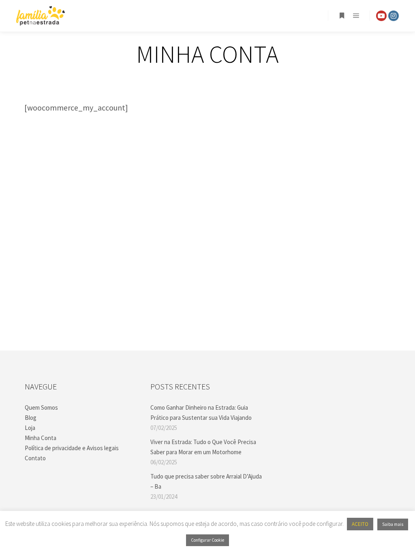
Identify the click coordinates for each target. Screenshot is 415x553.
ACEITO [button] (360, 524)
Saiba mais (392, 524)
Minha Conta (40, 438)
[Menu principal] (356, 16)
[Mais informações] (341, 16)
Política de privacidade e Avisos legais (72, 448)
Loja (30, 428)
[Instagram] (393, 16)
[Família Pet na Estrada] (40, 16)
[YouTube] (381, 16)
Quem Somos (41, 407)
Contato (35, 458)
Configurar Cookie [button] (207, 540)
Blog (30, 417)
